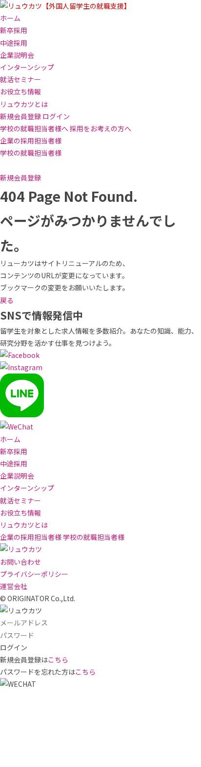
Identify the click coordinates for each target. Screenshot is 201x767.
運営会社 (13, 586)
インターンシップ (27, 67)
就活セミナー (20, 79)
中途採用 (13, 43)
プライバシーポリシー (34, 574)
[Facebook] (20, 355)
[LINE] (22, 414)
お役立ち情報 (20, 91)
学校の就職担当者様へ (34, 128)
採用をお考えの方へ (100, 128)
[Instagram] (21, 367)
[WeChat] (16, 426)
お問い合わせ (20, 562)
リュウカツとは (24, 104)
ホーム (10, 18)
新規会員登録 (20, 116)
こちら (58, 659)
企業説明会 (17, 55)
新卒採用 (13, 30)
